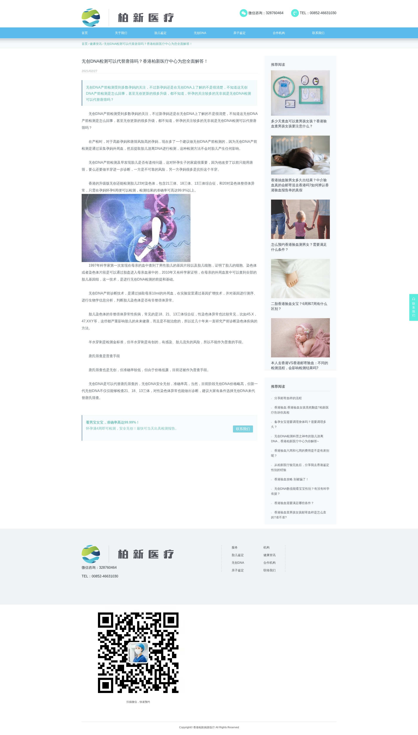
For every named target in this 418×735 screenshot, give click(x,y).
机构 (266, 547)
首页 (85, 33)
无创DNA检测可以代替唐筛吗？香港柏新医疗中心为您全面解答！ (148, 43)
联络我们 (269, 570)
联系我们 (318, 33)
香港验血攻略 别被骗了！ (291, 479)
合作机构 (279, 33)
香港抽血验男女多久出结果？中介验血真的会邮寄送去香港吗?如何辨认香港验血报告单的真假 (300, 185)
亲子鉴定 (239, 33)
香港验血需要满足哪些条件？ (294, 503)
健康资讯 (96, 43)
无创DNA (200, 33)
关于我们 (121, 33)
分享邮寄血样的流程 (288, 398)
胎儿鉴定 (160, 33)
